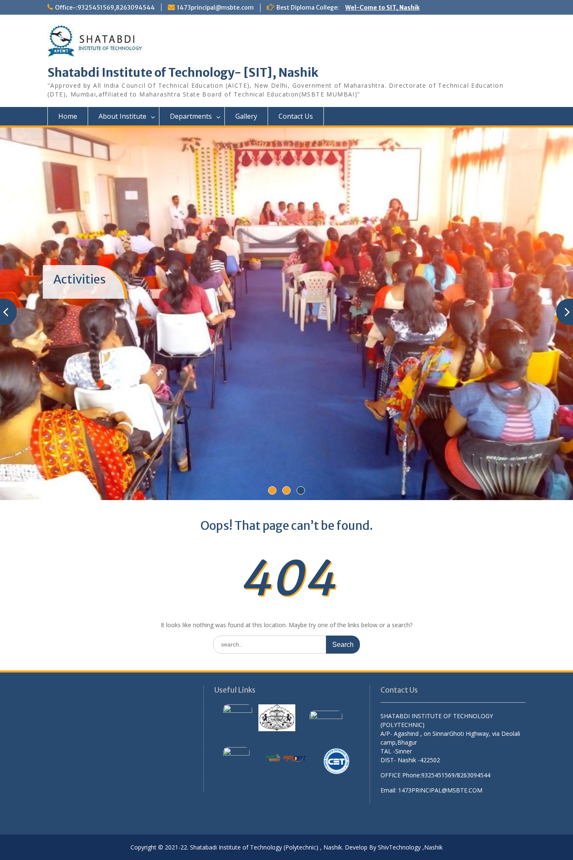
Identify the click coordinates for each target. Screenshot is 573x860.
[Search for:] (286, 644)
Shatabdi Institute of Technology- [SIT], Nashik (182, 72)
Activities (79, 279)
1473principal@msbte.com (215, 7)
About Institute (122, 116)
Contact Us (296, 116)
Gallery (246, 116)
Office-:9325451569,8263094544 (105, 7)
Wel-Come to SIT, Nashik (382, 7)
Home (67, 116)
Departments (191, 116)
